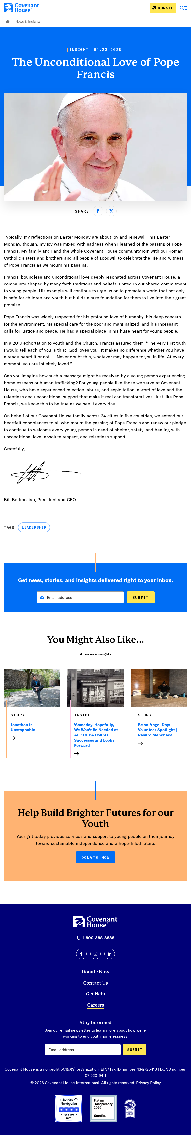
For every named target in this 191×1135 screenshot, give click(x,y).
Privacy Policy (148, 1082)
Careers (95, 1005)
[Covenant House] (21, 7)
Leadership (34, 527)
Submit (140, 597)
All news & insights (95, 654)
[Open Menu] (184, 8)
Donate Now (95, 857)
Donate (165, 8)
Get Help (95, 994)
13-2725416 (147, 1069)
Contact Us (95, 983)
